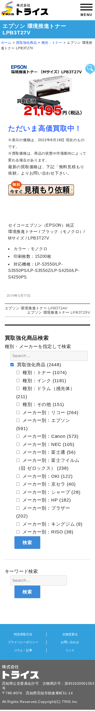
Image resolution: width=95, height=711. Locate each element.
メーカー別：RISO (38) (47, 531)
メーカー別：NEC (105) (47, 444)
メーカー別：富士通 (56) (48, 452)
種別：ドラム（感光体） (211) (45, 392)
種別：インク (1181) (43, 380)
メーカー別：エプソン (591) (43, 424)
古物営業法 (70, 634)
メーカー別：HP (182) (46, 500)
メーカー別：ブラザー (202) (43, 512)
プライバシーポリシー (23, 642)
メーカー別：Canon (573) (50, 436)
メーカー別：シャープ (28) (51, 492)
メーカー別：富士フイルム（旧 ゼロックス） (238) (48, 464)
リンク (69, 650)
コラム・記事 (23, 650)
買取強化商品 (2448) (38, 364)
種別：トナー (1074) (44, 372)
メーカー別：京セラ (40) (48, 484)
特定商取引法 (23, 634)
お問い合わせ (70, 642)
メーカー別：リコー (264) (50, 412)
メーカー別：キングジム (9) (52, 524)
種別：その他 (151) (42, 404)
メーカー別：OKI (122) (47, 476)
